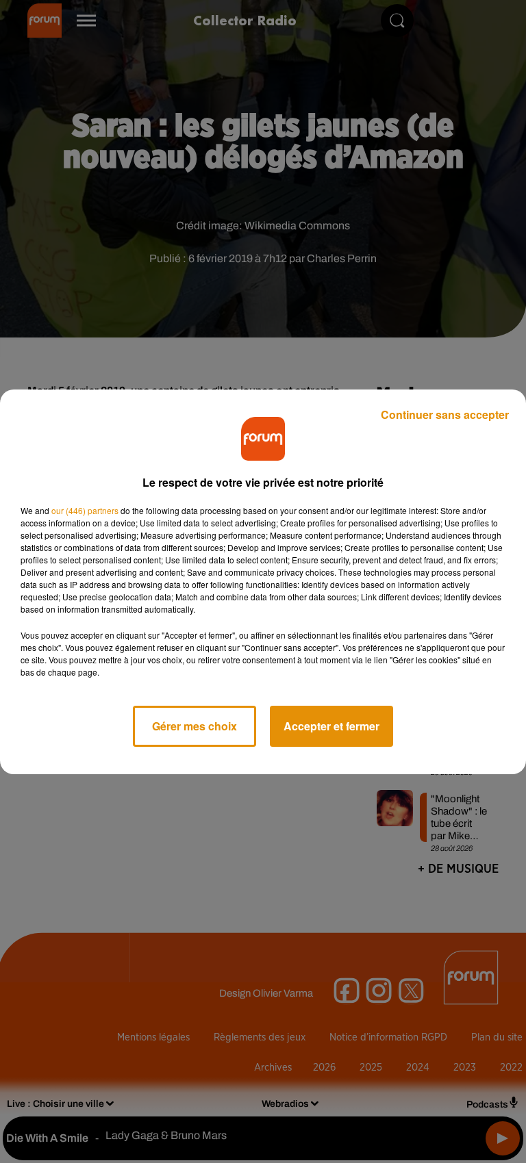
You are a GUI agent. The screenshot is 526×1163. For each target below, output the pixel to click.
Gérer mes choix (194, 726)
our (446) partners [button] (84, 510)
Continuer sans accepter (445, 414)
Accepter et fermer (331, 726)
